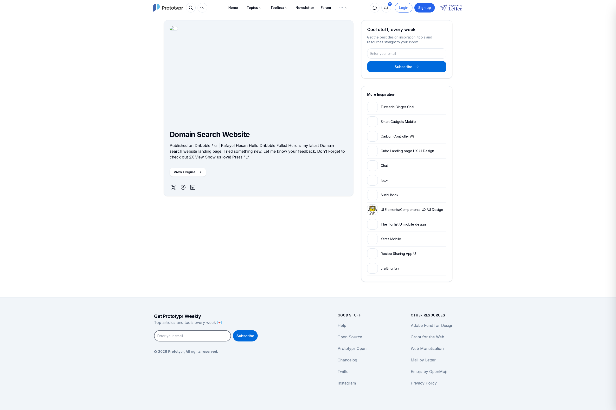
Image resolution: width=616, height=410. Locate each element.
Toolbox (277, 8)
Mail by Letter (423, 360)
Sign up (424, 8)
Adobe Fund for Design (432, 325)
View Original (185, 172)
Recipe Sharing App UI (399, 254)
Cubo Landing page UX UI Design (407, 151)
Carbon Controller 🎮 (397, 136)
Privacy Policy (424, 383)
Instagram (347, 383)
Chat (384, 166)
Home (233, 8)
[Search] (191, 8)
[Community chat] (374, 8)
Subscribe (403, 66)
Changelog (347, 360)
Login (403, 8)
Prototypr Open (352, 348)
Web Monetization (427, 348)
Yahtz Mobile (391, 239)
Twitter (344, 371)
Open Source (350, 336)
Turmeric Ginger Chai (397, 107)
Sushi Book (389, 195)
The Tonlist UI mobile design (403, 224)
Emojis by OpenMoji (429, 371)
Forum (326, 8)
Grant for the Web (427, 336)
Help (342, 325)
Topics (252, 8)
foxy (384, 180)
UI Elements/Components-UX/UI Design (412, 210)
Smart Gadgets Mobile (398, 122)
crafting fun (390, 268)
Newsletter (304, 8)
